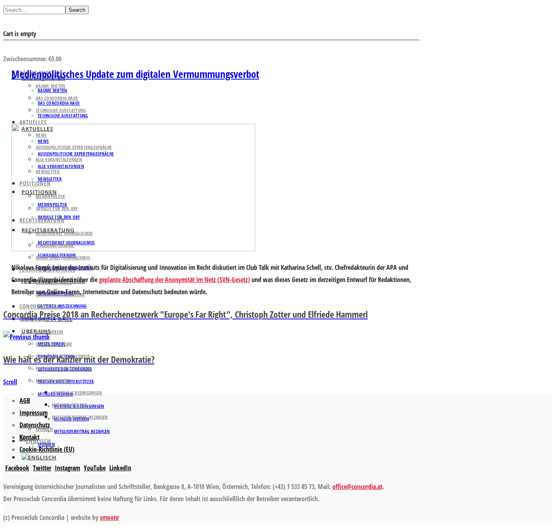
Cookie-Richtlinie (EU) (47, 449)
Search (77, 10)
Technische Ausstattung (61, 110)
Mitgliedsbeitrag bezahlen (82, 431)
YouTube (95, 467)
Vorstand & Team (54, 344)
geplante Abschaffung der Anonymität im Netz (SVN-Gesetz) (174, 279)
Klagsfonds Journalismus (63, 257)
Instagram (67, 467)
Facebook (17, 467)
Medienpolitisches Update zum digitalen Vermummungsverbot (135, 74)
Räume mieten (50, 86)
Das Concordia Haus (57, 98)
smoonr (109, 517)
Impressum (34, 412)
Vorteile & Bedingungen (77, 393)
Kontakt (29, 437)
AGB (25, 400)
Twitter (42, 467)
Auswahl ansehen (27, 46)
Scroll (10, 381)
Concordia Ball (41, 306)
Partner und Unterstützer (64, 368)
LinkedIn (120, 467)
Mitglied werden (53, 380)
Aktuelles (33, 122)
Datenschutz (35, 424)
